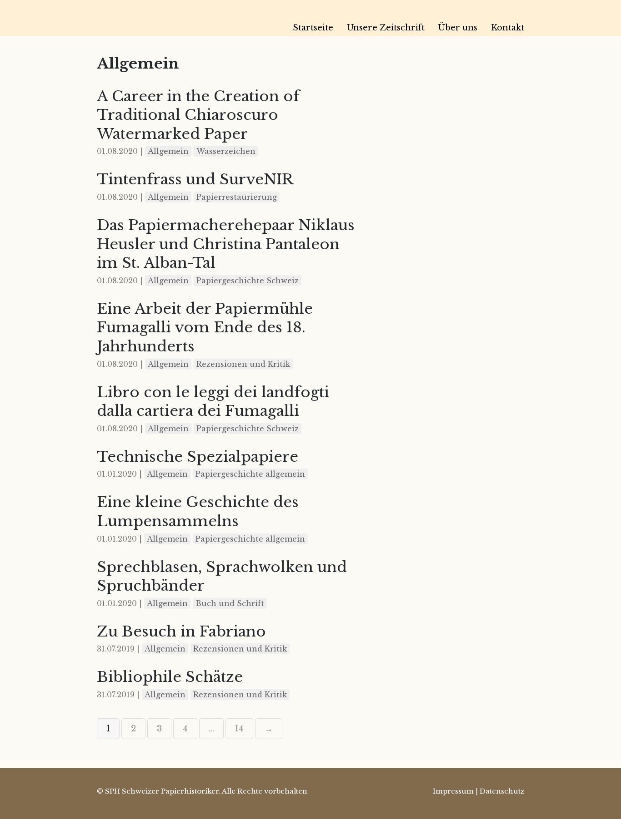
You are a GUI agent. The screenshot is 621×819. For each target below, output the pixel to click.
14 (239, 729)
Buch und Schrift (229, 603)
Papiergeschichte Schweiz (247, 280)
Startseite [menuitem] (313, 28)
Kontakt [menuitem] (507, 28)
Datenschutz (502, 791)
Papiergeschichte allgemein (250, 474)
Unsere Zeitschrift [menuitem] (386, 28)
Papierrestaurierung (236, 197)
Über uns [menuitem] (457, 28)
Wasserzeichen (225, 151)
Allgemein (168, 151)
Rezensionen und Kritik (243, 364)
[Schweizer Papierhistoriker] (160, 18)
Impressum (453, 791)
